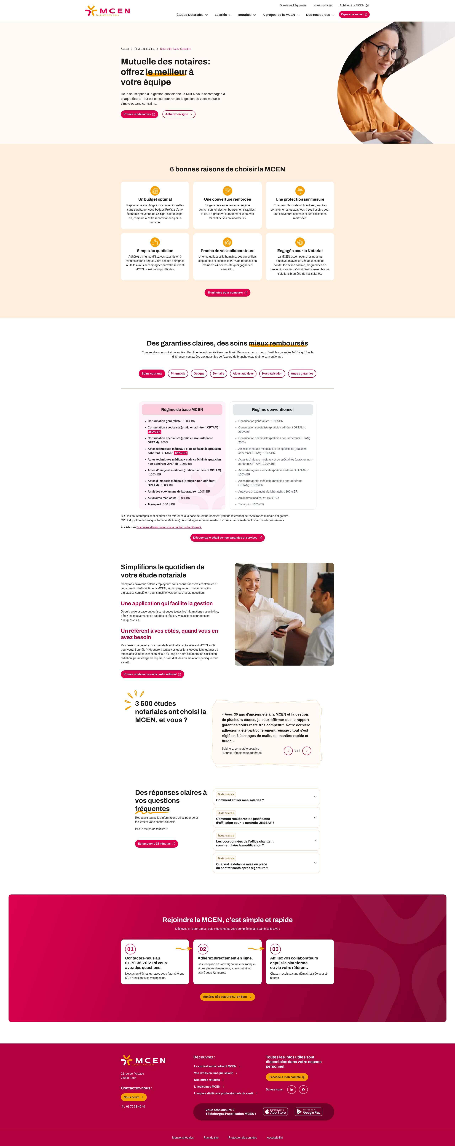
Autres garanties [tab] (302, 373)
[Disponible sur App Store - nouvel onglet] (275, 1112)
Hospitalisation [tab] (272, 373)
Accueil (125, 49)
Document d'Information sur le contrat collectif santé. (169, 527)
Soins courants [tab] (152, 373)
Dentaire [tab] (218, 373)
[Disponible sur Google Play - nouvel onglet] (308, 1112)
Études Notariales (144, 49)
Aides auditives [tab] (243, 373)
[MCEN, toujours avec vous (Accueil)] (107, 10)
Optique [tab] (199, 373)
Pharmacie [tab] (178, 373)
